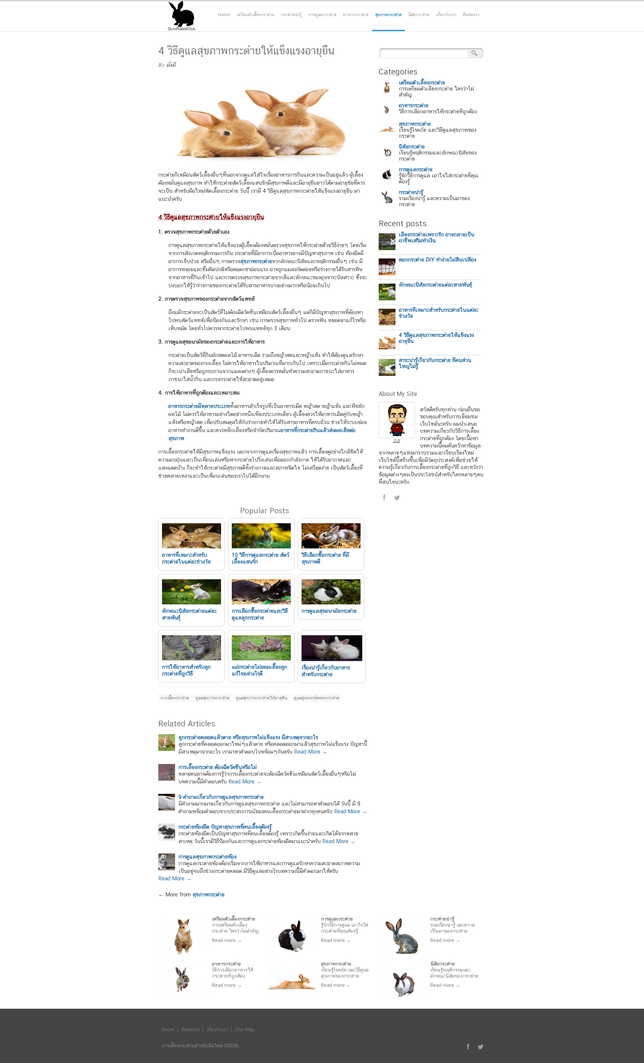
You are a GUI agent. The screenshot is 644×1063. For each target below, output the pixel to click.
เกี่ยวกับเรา (446, 14)
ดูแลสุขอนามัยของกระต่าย (316, 697)
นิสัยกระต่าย (418, 14)
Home (224, 14)
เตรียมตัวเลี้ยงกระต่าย (255, 14)
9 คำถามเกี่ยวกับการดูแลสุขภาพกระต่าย (221, 797)
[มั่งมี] (397, 436)
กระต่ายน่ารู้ (291, 14)
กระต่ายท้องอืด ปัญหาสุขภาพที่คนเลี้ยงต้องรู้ (224, 827)
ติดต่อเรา (471, 14)
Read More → (310, 752)
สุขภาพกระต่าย (388, 14)
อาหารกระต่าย (356, 14)
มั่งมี (170, 65)
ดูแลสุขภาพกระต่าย (212, 697)
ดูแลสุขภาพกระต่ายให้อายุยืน (261, 697)
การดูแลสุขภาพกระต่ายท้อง (207, 856)
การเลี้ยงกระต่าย (174, 697)
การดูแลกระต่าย (322, 14)
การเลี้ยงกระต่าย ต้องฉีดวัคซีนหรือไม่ (217, 767)
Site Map (244, 1029)
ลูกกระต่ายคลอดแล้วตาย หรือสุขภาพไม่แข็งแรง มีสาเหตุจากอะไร (248, 737)
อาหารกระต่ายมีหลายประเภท (199, 406)
